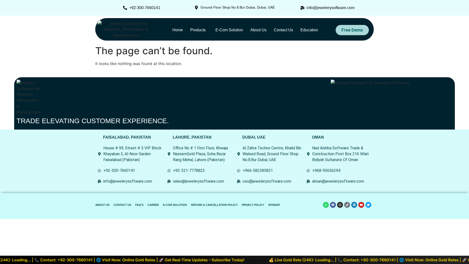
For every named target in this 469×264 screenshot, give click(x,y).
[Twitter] (368, 205)
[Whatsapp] (326, 205)
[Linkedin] (354, 205)
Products (198, 30)
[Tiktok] (347, 205)
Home (177, 30)
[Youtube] (361, 205)
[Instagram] (340, 205)
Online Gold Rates (133, 259)
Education (309, 30)
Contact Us (283, 30)
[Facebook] (333, 205)
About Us (258, 30)
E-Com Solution (229, 30)
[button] (199, 30)
